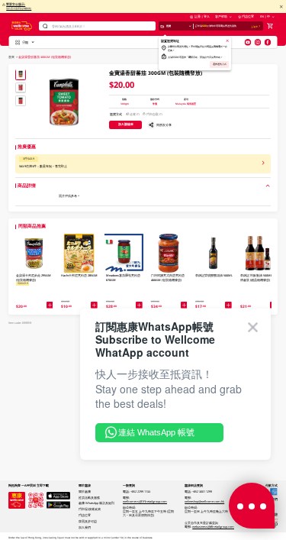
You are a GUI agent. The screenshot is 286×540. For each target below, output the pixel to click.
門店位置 (248, 16)
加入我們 (85, 527)
